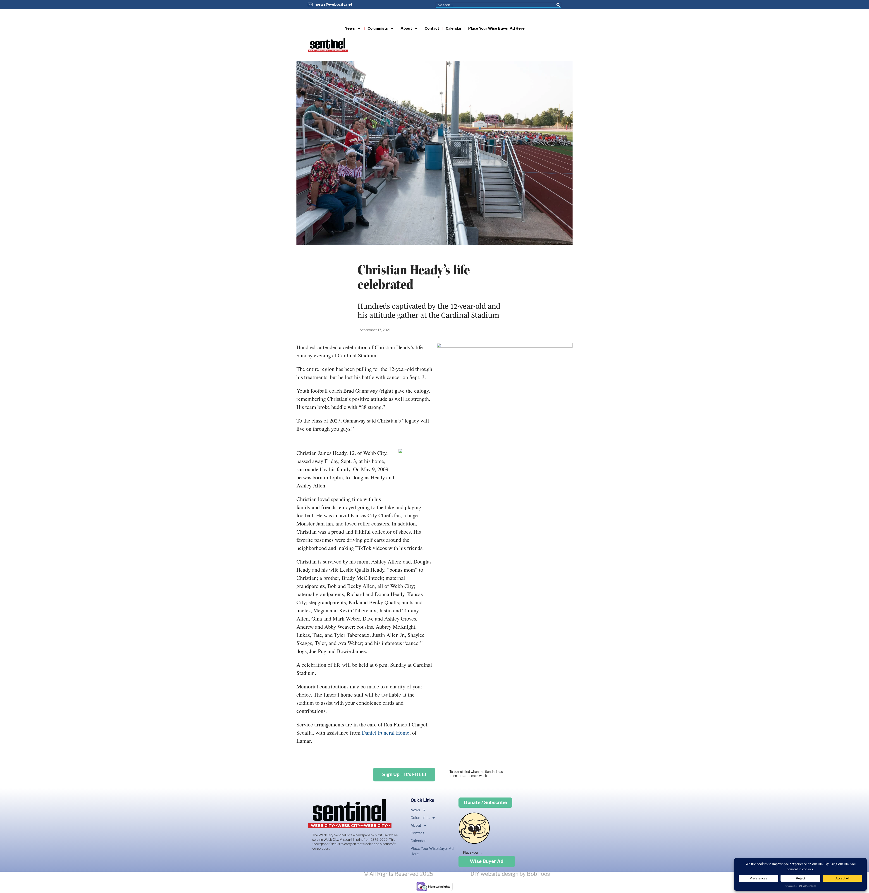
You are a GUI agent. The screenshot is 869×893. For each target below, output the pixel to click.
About (406, 28)
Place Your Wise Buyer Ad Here (496, 28)
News (349, 28)
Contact (432, 28)
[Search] (558, 4)
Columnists (378, 28)
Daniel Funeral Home (385, 732)
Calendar (454, 28)
